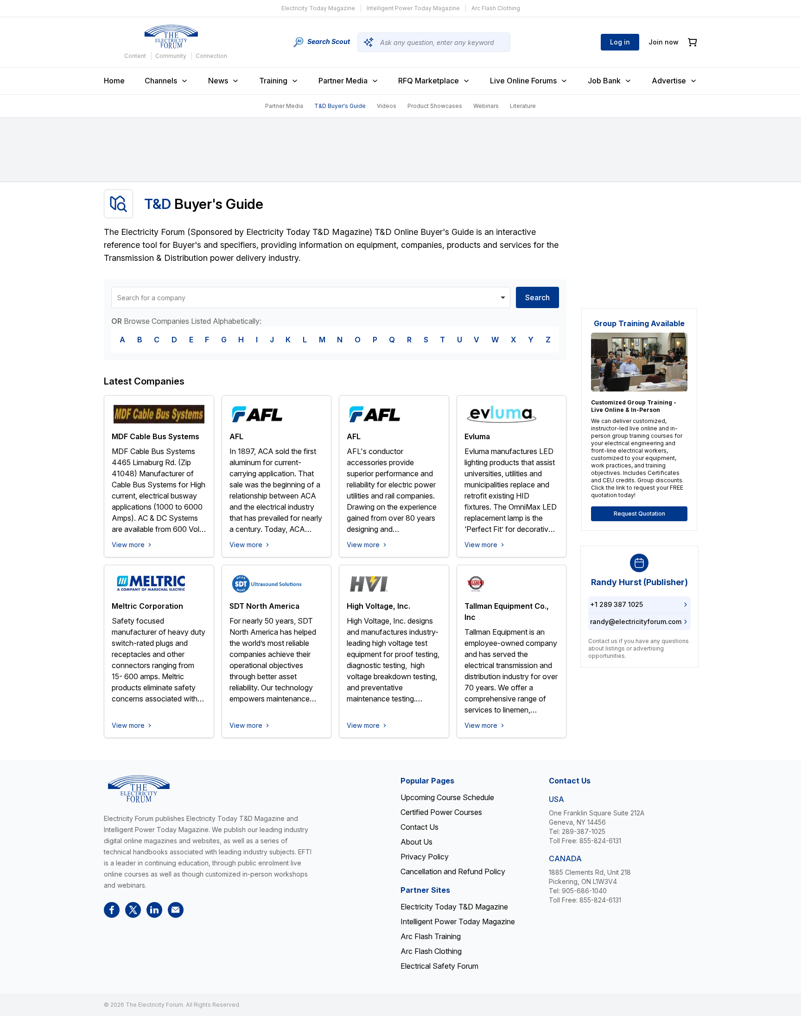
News (218, 80)
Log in (620, 42)
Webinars (486, 105)
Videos (386, 105)
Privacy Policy (424, 856)
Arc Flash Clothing (495, 8)
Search (537, 297)
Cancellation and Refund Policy (452, 871)
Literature (523, 105)
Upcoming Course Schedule (447, 797)
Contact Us (419, 827)
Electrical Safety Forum (439, 966)
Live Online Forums (523, 80)
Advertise (669, 80)
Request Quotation (639, 513)
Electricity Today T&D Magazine (454, 906)
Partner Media (343, 80)
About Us (416, 841)
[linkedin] (154, 910)
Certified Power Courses (441, 812)
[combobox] (310, 297)
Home (114, 80)
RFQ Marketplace (428, 80)
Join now (663, 42)
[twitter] (133, 910)
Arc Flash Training (430, 936)
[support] (176, 910)
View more (128, 545)
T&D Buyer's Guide (340, 105)
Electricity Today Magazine (318, 8)
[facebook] (112, 910)
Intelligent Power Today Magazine (413, 8)
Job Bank (604, 80)
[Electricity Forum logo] (171, 37)
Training (273, 80)
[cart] (692, 42)
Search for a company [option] (151, 298)
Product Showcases (434, 105)
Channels (161, 80)
